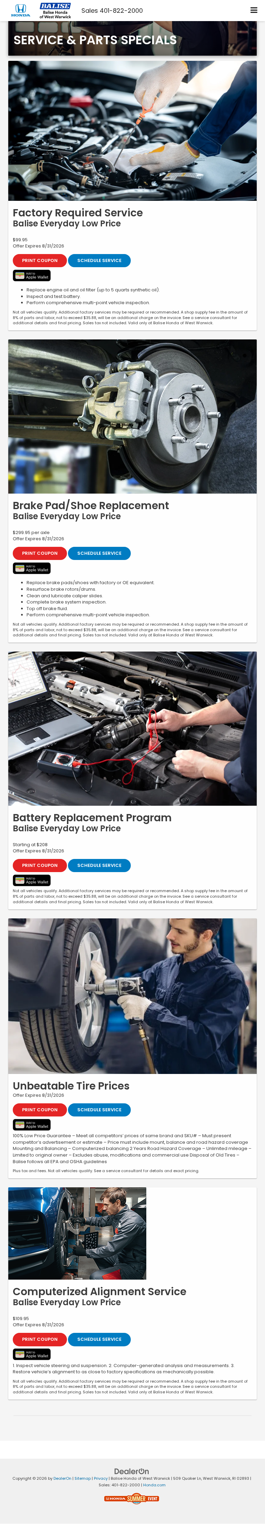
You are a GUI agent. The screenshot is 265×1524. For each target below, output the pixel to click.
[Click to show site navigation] (254, 10)
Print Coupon (40, 260)
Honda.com (154, 1485)
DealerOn (62, 1478)
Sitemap (83, 1478)
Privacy (101, 1478)
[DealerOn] (131, 1471)
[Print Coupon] (132, 131)
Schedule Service (99, 260)
